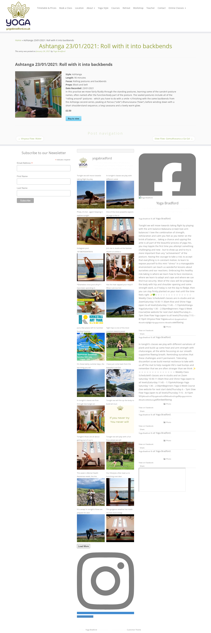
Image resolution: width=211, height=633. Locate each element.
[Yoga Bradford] (146, 197)
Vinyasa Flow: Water (30, 138)
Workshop (138, 7)
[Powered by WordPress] (109, 630)
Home (18, 40)
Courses (115, 7)
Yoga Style (103, 7)
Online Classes (176, 7)
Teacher (150, 7)
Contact (162, 7)
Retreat (126, 7)
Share (142, 334)
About (90, 7)
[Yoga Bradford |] (24, 16)
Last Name (22, 188)
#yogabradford (181, 319)
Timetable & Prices (46, 7)
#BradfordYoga (172, 396)
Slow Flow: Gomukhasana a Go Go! (174, 138)
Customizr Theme (134, 630)
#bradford (170, 319)
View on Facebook (146, 330)
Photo (168, 327)
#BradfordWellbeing (147, 400)
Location (79, 7)
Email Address (25, 163)
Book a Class (65, 7)
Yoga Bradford (59, 51)
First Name (22, 176)
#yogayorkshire (158, 322)
